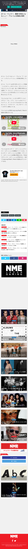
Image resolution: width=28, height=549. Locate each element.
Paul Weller (18, 215)
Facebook (14, 457)
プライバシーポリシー (16, 6)
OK (8, 6)
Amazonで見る (14, 174)
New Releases (5, 215)
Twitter (14, 461)
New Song (12, 215)
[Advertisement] (14, 22)
